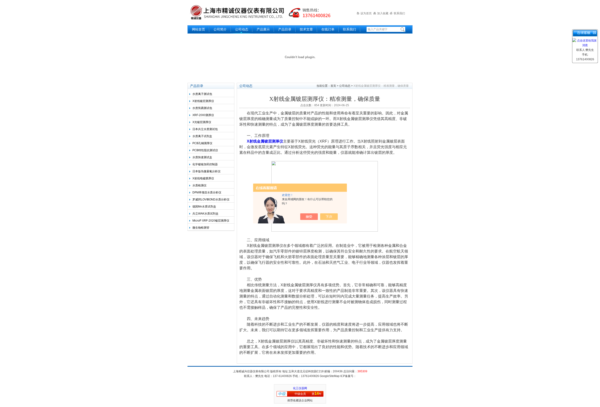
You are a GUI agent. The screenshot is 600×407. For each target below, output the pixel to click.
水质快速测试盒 (202, 157)
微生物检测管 (200, 227)
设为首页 (366, 13)
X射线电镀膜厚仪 (203, 178)
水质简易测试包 (202, 108)
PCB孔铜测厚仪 (202, 143)
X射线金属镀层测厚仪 (265, 141)
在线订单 (327, 29)
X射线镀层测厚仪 (203, 101)
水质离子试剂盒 (202, 136)
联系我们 (399, 13)
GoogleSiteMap (330, 376)
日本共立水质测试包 (205, 129)
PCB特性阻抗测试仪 (205, 150)
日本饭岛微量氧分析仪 (206, 171)
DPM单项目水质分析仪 (206, 192)
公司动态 (241, 29)
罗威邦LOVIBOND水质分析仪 (210, 199)
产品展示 (263, 29)
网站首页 (198, 29)
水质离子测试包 (202, 94)
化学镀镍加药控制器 (205, 164)
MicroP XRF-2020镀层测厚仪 (210, 220)
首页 (333, 85)
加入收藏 (382, 13)
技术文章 (306, 29)
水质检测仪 (199, 185)
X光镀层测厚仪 (201, 122)
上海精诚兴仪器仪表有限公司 (264, 12)
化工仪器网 (300, 388)
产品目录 (284, 29)
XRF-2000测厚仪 (203, 115)
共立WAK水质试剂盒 (205, 213)
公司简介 (220, 29)
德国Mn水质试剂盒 (204, 206)
